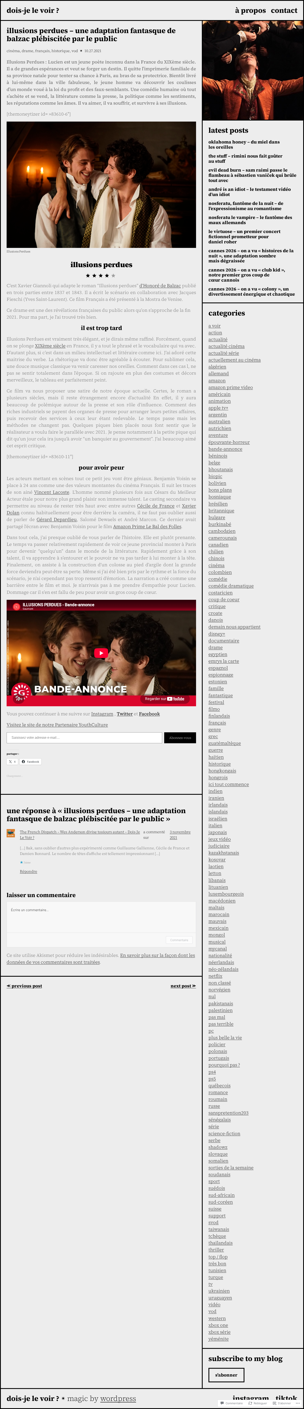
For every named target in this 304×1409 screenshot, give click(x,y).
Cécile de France (156, 506)
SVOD (213, 1222)
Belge (214, 462)
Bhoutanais (220, 469)
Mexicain (218, 928)
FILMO (214, 709)
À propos (250, 10)
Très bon (217, 1263)
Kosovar (217, 859)
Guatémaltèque (224, 743)
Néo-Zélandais (223, 969)
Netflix (215, 976)
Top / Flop (218, 1257)
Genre (214, 729)
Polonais (217, 1051)
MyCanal (217, 948)
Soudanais (219, 1174)
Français (42, 50)
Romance (218, 1092)
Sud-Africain (221, 1195)
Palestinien (220, 1010)
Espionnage (220, 675)
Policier (216, 1044)
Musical (217, 942)
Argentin (217, 414)
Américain (219, 394)
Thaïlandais (220, 1243)
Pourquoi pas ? (224, 1065)
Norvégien (219, 989)
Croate (215, 613)
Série (213, 1126)
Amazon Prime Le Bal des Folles (147, 526)
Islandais (218, 811)
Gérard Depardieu (57, 519)
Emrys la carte (223, 661)
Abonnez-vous (180, 737)
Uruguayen (220, 1297)
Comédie (217, 579)
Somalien (218, 1161)
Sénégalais (219, 1119)
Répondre (28, 871)
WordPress (118, 1398)
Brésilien (218, 504)
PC (211, 1031)
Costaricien (220, 592)
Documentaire (223, 640)
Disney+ (216, 634)
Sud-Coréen (220, 1202)
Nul (212, 996)
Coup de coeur (223, 599)
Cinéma (13, 50)
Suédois (216, 1188)
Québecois (219, 1085)
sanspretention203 (228, 1113)
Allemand (218, 373)
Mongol (216, 935)
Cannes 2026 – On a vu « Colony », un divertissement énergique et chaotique (251, 291)
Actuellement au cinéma (234, 360)
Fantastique (220, 695)
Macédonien (222, 901)
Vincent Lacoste (51, 492)
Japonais (217, 832)
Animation (219, 401)
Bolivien (217, 483)
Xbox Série (219, 1332)
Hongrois (218, 777)
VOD (75, 50)
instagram (251, 1398)
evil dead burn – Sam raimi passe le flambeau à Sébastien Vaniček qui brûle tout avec (252, 175)
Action (215, 332)
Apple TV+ (218, 408)
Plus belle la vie (225, 1037)
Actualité (217, 339)
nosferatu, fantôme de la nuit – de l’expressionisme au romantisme (245, 206)
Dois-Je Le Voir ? (33, 10)
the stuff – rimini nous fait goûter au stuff (245, 158)
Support (217, 1215)
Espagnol (218, 668)
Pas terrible (220, 1024)
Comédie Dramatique (231, 586)
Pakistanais (220, 1003)
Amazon (217, 380)
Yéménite (218, 1339)
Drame (27, 50)
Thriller (216, 1249)
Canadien (218, 544)
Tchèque (217, 1236)
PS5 (212, 1079)
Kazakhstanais (223, 853)
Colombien (220, 572)
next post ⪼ (183, 986)
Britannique (221, 510)
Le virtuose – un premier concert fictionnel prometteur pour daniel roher (244, 236)
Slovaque (218, 1154)
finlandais (219, 716)
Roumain (217, 1099)
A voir (214, 326)
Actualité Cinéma (226, 346)
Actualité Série (223, 353)
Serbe (214, 1140)
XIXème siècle (50, 346)
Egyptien (217, 654)
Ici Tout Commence (228, 784)
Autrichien (219, 428)
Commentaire (179, 940)
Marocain (218, 914)
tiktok (286, 1398)
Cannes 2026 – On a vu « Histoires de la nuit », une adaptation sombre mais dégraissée (251, 255)
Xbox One (218, 1325)
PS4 (212, 1072)
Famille (216, 688)
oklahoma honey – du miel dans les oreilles (244, 144)
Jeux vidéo (219, 839)
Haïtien (216, 757)
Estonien (217, 681)
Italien (215, 825)
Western (217, 1318)
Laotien (216, 866)
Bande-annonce (225, 449)
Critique (217, 606)
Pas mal (216, 1017)
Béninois (217, 456)
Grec (213, 736)
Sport (214, 1181)
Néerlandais (221, 962)
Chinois (216, 558)
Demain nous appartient (234, 627)
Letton (214, 873)
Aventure (218, 435)
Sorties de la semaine (231, 1167)
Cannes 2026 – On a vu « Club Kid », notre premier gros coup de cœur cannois (246, 275)
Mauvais (217, 921)
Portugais (218, 1058)
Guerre (215, 750)
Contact (284, 10)
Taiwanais (218, 1229)
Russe (214, 1106)
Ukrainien (219, 1291)
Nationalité (220, 955)
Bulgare (216, 517)
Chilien (216, 551)
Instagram (102, 714)
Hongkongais (222, 770)
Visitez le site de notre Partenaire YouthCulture (57, 725)
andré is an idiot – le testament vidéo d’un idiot (249, 192)
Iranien (216, 798)
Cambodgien (222, 531)
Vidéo (214, 1304)
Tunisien (217, 1270)
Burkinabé (219, 524)
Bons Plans (220, 490)
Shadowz (217, 1147)
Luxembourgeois (226, 894)
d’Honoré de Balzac (160, 285)
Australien (219, 421)
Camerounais (222, 538)
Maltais (216, 907)
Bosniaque (219, 497)
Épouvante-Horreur (229, 442)
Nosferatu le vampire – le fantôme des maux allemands (250, 220)
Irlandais (218, 805)
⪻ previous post (24, 986)
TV (210, 1284)
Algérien (217, 366)
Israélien (217, 818)
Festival (216, 702)
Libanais (217, 880)
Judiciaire (219, 846)
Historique (60, 50)
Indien (215, 791)
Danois (215, 620)
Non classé (219, 983)
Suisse (214, 1209)
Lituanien (218, 887)
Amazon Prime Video (230, 387)
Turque (215, 1277)
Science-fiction (224, 1133)
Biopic (215, 476)
